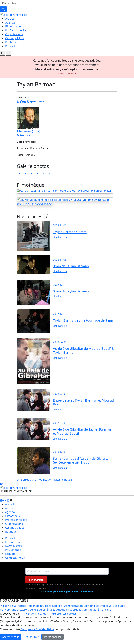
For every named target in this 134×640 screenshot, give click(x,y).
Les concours (13, 542)
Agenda (10, 22)
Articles (9, 18)
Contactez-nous (15, 557)
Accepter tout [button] (10, 637)
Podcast (10, 46)
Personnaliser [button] (52, 637)
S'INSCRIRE (36, 579)
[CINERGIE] (13, 14)
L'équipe (10, 554)
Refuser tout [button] (31, 637)
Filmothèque (13, 26)
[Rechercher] (3, 9)
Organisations (14, 34)
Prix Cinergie (13, 550)
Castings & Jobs (14, 38)
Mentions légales (35, 613)
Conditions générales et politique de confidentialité (67, 591)
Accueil (9, 504)
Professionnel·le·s (16, 30)
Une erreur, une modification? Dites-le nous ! (44, 479)
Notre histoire (14, 546)
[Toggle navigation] (2, 53)
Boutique (11, 42)
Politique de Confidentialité (37, 629)
